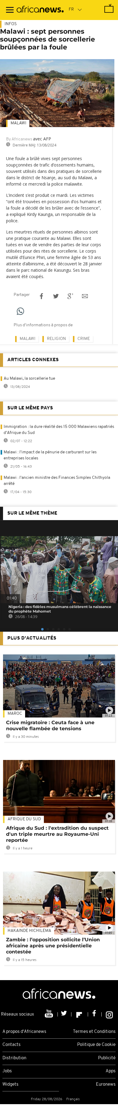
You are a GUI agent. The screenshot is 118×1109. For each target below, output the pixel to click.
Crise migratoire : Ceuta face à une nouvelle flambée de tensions (50, 725)
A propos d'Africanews (24, 1032)
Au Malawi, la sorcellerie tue (29, 378)
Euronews (106, 1084)
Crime (83, 339)
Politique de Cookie (96, 1045)
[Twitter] (64, 1014)
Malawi (18, 123)
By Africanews (19, 139)
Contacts (11, 1045)
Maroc (15, 713)
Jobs (7, 1071)
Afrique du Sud (24, 819)
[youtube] (49, 1014)
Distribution (14, 1058)
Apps (111, 1071)
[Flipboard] (79, 1014)
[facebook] (95, 1014)
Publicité (107, 1058)
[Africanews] (40, 10)
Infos (11, 24)
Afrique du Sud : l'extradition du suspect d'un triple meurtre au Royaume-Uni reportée (57, 834)
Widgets (10, 1084)
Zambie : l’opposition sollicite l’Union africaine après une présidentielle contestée (53, 946)
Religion (56, 339)
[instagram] (109, 1014)
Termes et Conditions (94, 1032)
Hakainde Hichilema (29, 931)
